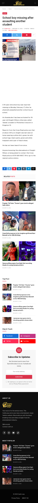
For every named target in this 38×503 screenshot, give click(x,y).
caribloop (7, 28)
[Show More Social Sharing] (34, 35)
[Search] (35, 3)
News (4, 13)
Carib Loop (21, 494)
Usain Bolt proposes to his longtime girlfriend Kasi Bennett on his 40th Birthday (23, 296)
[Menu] (3, 3)
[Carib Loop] (19, 3)
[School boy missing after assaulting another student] (19, 50)
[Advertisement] (19, 84)
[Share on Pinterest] (26, 35)
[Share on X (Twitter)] (17, 35)
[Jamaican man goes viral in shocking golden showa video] (6, 320)
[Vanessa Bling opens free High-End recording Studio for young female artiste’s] (19, 251)
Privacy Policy (18, 384)
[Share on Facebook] (7, 35)
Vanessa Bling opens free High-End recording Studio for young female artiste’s (23, 308)
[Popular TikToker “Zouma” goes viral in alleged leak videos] (19, 191)
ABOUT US (25, 498)
